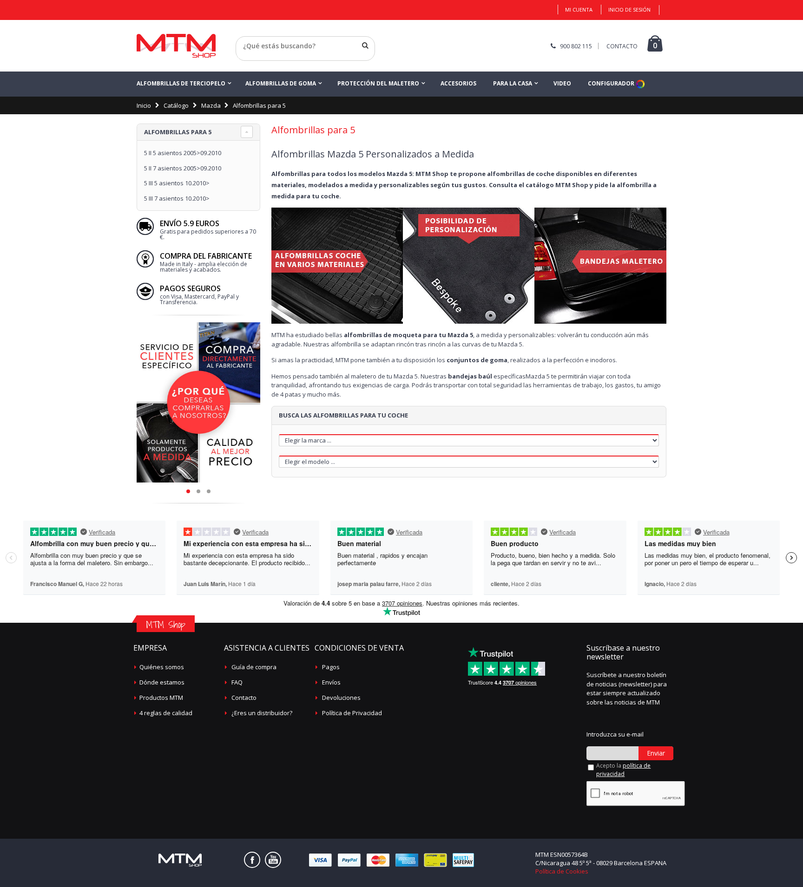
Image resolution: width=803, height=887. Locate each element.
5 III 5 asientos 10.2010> (177, 183)
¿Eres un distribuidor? (261, 713)
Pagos (331, 667)
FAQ (237, 682)
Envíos (331, 682)
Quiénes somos (161, 667)
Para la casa (512, 83)
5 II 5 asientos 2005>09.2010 (182, 153)
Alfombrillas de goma (280, 83)
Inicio (144, 105)
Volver (245, 57)
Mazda (211, 105)
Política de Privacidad (352, 713)
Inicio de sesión (629, 9)
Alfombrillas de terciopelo (181, 83)
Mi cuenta (578, 9)
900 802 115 (576, 46)
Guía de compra (253, 667)
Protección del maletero (378, 83)
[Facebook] (252, 860)
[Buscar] (365, 45)
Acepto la (623, 770)
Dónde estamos (161, 682)
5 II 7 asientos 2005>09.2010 (182, 168)
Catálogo (176, 105)
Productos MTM (161, 697)
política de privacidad (623, 770)
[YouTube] (273, 860)
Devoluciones (341, 697)
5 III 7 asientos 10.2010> (177, 198)
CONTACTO (622, 46)
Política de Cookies (561, 871)
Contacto (244, 697)
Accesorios (458, 83)
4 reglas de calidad (165, 713)
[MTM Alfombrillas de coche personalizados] (176, 46)
